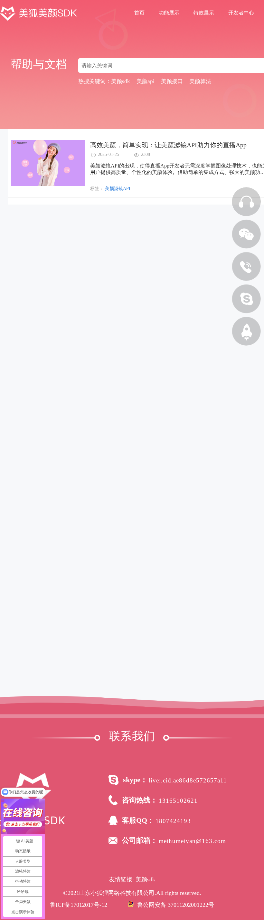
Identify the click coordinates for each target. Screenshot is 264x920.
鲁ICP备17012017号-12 (78, 905)
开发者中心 (241, 12)
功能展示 (169, 12)
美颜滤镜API (117, 188)
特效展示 (203, 12)
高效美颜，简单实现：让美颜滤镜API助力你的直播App (168, 145)
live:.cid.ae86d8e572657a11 (188, 780)
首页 (139, 12)
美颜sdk (145, 879)
